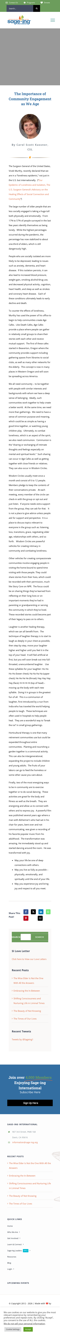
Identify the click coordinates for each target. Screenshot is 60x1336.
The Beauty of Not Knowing (27, 1010)
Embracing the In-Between (27, 990)
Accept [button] (28, 1329)
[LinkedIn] (41, 912)
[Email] (40, 918)
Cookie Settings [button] (13, 1329)
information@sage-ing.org (25, 1142)
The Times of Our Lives (25, 1018)
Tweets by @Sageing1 (22, 1039)
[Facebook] (26, 912)
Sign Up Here (30, 1103)
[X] (33, 912)
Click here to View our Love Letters (29, 959)
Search (16, 937)
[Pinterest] (26, 918)
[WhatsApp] (48, 912)
